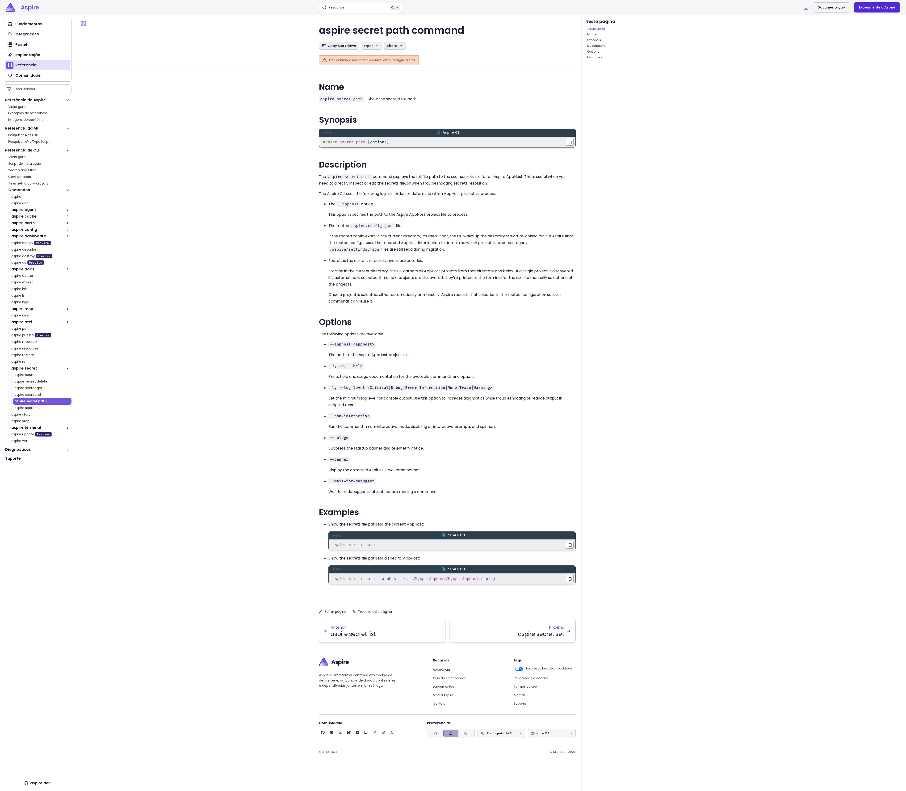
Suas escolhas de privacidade (548, 668)
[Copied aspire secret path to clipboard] (570, 545)
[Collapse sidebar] (83, 23)
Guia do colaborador (449, 678)
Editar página (335, 611)
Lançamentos (443, 687)
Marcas (519, 695)
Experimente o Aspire (877, 7)
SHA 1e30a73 (328, 752)
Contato (439, 704)
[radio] (435, 733)
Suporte (520, 704)
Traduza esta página (375, 611)
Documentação (831, 7)
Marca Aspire (443, 695)
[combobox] (501, 733)
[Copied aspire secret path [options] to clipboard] (570, 142)
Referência (441, 670)
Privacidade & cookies (531, 678)
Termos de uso (525, 687)
